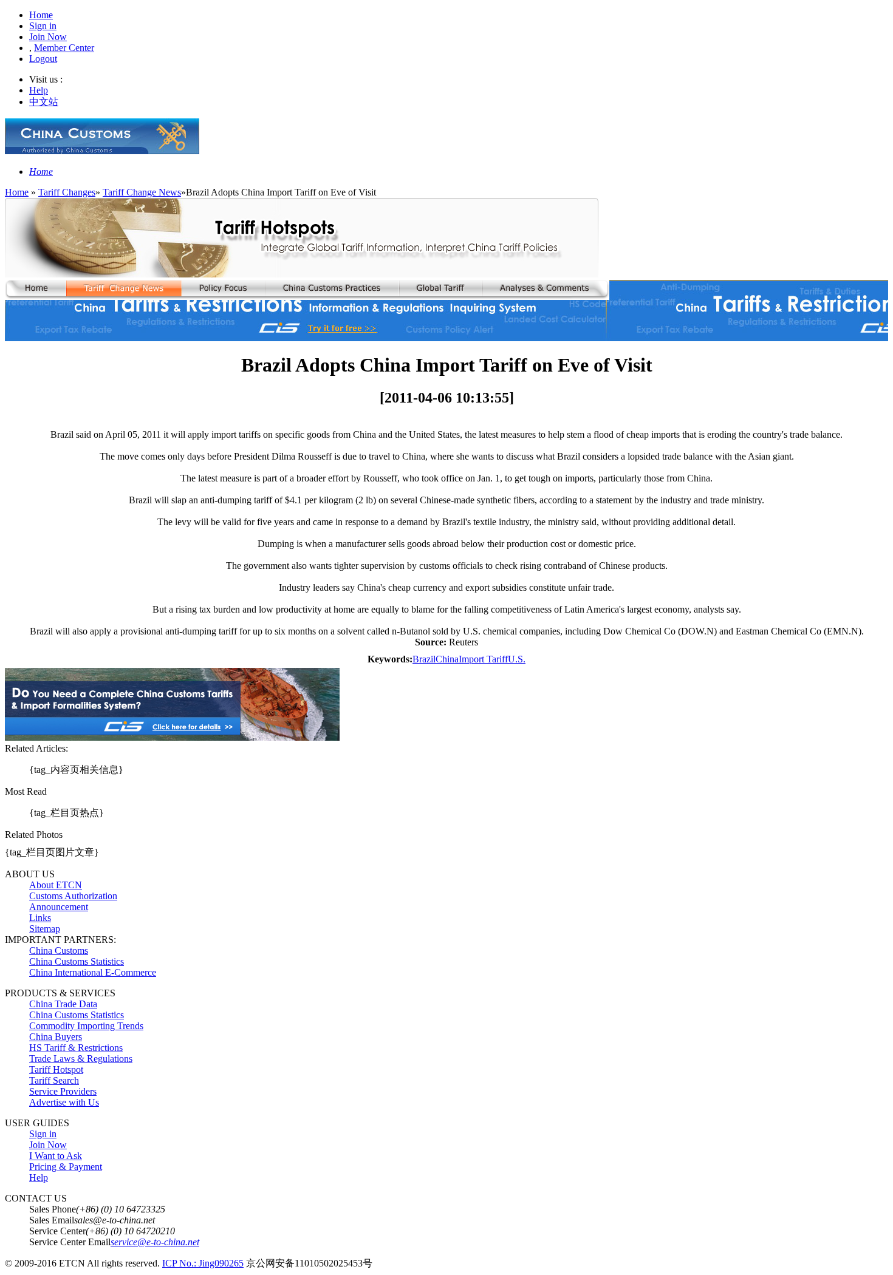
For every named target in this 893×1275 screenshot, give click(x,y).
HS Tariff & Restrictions (76, 1047)
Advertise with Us (64, 1102)
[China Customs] (102, 151)
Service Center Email (70, 1242)
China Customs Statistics (76, 961)
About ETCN (55, 885)
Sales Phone (52, 1209)
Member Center (64, 47)
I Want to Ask (55, 1156)
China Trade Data (63, 1004)
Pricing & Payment (65, 1166)
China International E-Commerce (92, 972)
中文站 (43, 102)
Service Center (57, 1231)
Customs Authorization (73, 896)
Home (41, 15)
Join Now (48, 37)
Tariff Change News (142, 192)
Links (40, 918)
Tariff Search (54, 1080)
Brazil (424, 659)
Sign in (42, 26)
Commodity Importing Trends (86, 1026)
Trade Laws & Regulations (80, 1058)
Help (38, 90)
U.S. (516, 659)
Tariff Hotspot (56, 1069)
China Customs (58, 950)
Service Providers (63, 1091)
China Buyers (55, 1037)
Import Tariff (483, 659)
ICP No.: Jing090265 (203, 1263)
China (447, 659)
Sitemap (44, 928)
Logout (43, 58)
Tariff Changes (66, 192)
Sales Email (51, 1220)
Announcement (58, 907)
